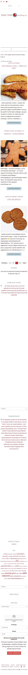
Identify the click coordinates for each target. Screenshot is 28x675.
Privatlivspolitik (21, 665)
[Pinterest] (1, 1)
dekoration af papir (8, 556)
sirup (9, 568)
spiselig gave (10, 573)
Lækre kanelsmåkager (14, 200)
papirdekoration (6, 566)
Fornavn (14, 624)
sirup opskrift (13, 568)
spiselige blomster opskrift (16, 570)
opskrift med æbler (20, 563)
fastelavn (4, 558)
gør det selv (23, 558)
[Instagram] (3, 1)
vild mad (10, 578)
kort (19, 561)
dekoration (20, 554)
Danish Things (5, 665)
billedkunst (6, 554)
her (19, 273)
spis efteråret (24, 568)
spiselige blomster (5, 570)
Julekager (6, 130)
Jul (23, 130)
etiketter (23, 556)
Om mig (13, 665)
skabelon (19, 568)
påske (2, 568)
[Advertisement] (14, 34)
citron (11, 554)
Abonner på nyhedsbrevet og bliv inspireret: (14, 638)
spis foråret (19, 573)
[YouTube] (6, 1)
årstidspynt (17, 578)
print (17, 566)
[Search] (19, 6)
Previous (4, 263)
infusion (13, 561)
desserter (15, 556)
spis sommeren (15, 576)
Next (24, 263)
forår (9, 558)
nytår (15, 563)
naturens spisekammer (8, 563)
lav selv (25, 561)
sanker (6, 568)
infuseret (9, 561)
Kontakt (17, 666)
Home (2, 54)
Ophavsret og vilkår (7, 666)
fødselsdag (14, 558)
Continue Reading (14, 122)
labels (22, 561)
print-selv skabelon (23, 566)
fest (7, 558)
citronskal (15, 554)
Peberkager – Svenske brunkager (14, 134)
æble (22, 578)
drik (20, 556)
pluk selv (13, 566)
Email (14, 631)
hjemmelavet (4, 561)
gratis (19, 558)
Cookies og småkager (14, 63)
